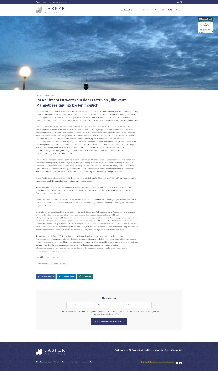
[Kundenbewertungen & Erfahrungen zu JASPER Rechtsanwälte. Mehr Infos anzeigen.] (205, 25)
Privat (154, 10)
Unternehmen (141, 10)
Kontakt (178, 10)
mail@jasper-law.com (59, 2)
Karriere (57, 362)
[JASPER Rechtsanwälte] (50, 10)
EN (181, 2)
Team (163, 10)
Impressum (75, 362)
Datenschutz (87, 362)
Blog (170, 10)
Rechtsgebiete (126, 10)
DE (178, 2)
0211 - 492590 (42, 2)
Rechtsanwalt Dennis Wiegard (54, 264)
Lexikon (65, 362)
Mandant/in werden (44, 362)
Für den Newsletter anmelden (108, 321)
